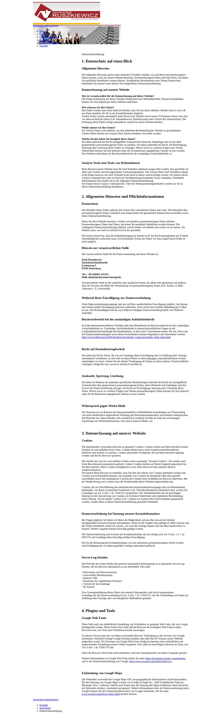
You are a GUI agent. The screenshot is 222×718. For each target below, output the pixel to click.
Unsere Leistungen (49, 37)
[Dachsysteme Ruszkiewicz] (66, 23)
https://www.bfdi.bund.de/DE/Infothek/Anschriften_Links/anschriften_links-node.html (126, 337)
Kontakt (43, 45)
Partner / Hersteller (49, 42)
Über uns (44, 34)
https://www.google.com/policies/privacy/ (150, 661)
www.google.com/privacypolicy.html (101, 694)
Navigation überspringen (45, 25)
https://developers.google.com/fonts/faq (165, 658)
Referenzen (45, 40)
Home (42, 31)
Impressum (45, 708)
